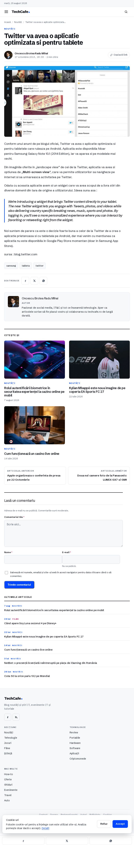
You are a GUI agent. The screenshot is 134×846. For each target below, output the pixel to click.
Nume (8, 552)
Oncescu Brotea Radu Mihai (31, 53)
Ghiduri (8, 784)
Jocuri (7, 743)
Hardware (75, 743)
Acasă (7, 22)
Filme (7, 748)
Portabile (75, 737)
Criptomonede (78, 758)
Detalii (45, 828)
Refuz (103, 823)
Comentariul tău (14, 517)
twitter (39, 265)
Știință (8, 753)
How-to (8, 774)
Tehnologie (10, 737)
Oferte (8, 779)
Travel (7, 795)
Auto (7, 800)
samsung (11, 265)
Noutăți (18, 22)
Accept (120, 823)
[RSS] (16, 717)
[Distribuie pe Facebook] (25, 281)
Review (74, 732)
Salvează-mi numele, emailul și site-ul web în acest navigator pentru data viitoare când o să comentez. (60, 574)
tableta (26, 265)
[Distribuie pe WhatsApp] (43, 281)
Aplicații (74, 753)
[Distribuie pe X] (34, 281)
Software (75, 748)
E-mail (66, 552)
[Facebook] (7, 717)
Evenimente (10, 790)
